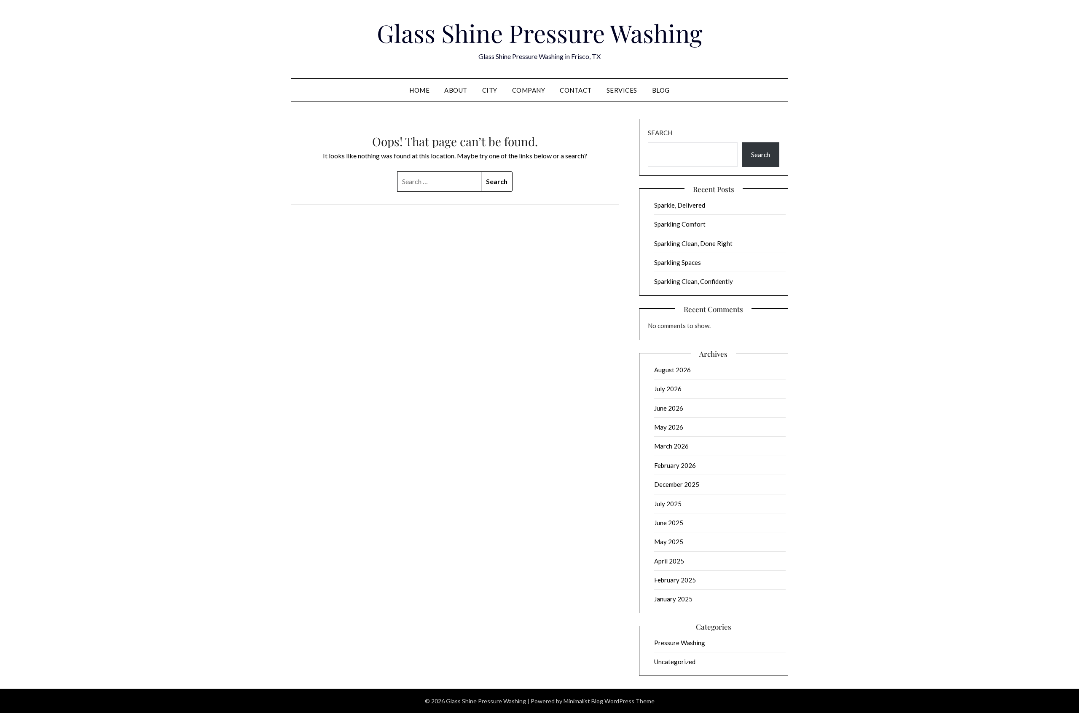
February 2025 (675, 580)
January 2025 (673, 599)
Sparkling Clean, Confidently (693, 281)
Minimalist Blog (583, 701)
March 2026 (671, 446)
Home (419, 90)
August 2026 (672, 370)
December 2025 (676, 484)
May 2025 (668, 541)
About (455, 90)
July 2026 (668, 389)
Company (528, 90)
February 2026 (675, 465)
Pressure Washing (679, 642)
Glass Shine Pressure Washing (540, 32)
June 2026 (668, 408)
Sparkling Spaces (677, 262)
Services (622, 90)
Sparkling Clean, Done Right (693, 243)
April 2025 (669, 561)
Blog (661, 90)
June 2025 (668, 522)
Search (660, 132)
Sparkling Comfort (680, 224)
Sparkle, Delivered (679, 205)
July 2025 (668, 503)
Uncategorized (674, 661)
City (489, 90)
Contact (576, 90)
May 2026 (668, 427)
